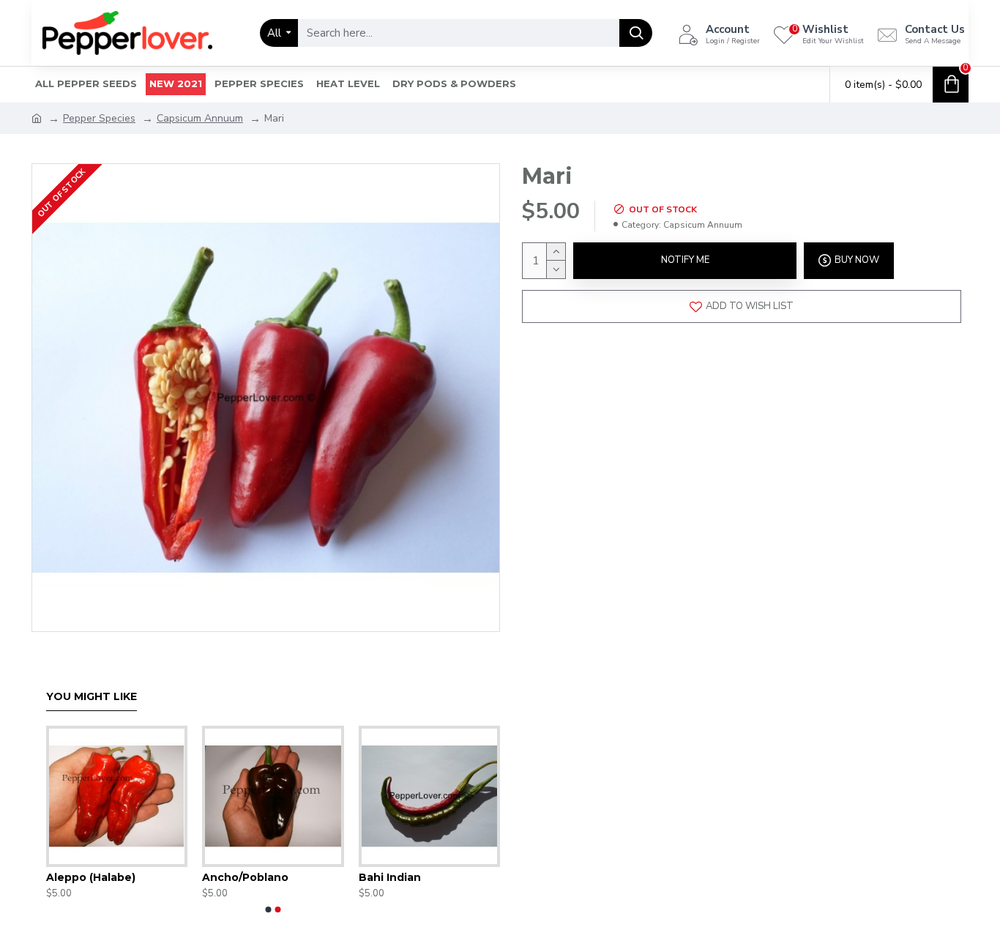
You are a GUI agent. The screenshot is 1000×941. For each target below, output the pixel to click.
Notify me (685, 260)
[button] (269, 909)
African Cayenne (174, 877)
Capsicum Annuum (200, 118)
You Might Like (91, 697)
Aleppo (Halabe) (484, 877)
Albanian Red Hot (332, 877)
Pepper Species (99, 118)
